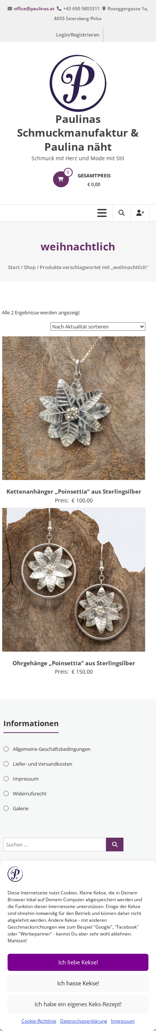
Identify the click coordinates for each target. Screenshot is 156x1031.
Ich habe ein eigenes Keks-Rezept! (78, 1004)
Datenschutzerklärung (83, 1021)
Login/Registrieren (77, 34)
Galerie (20, 808)
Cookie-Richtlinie (39, 1021)
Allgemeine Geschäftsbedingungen (51, 749)
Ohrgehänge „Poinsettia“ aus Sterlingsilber (73, 663)
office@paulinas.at (34, 8)
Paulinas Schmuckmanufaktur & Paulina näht (78, 133)
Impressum (123, 1021)
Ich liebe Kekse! (78, 962)
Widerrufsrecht (30, 793)
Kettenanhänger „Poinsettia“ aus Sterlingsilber (73, 491)
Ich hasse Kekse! (78, 983)
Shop (30, 267)
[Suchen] (114, 844)
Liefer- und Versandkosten (42, 763)
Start (14, 267)
